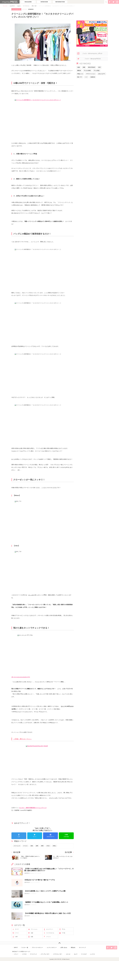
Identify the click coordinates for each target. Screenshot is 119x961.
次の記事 (68, 852)
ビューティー (49, 929)
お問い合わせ (63, 947)
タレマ (75, 954)
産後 (84, 67)
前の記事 (16, 852)
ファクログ (84, 954)
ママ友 (63, 933)
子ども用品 (96, 70)
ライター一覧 (24, 947)
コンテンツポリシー (52, 947)
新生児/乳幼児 (91, 67)
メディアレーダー (45, 954)
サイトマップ (82, 947)
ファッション (34, 929)
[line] (66, 835)
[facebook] (18, 835)
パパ (86, 77)
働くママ (79, 77)
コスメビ (68, 954)
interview (44, 1)
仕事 (16, 936)
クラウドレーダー (57, 954)
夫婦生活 (92, 77)
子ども (63, 929)
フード (17, 933)
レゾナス (92, 954)
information (60, 1)
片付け (48, 845)
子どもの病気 (87, 70)
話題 (32, 936)
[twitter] (34, 835)
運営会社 (73, 947)
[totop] (59, 942)
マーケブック (33, 954)
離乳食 (79, 70)
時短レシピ (80, 73)
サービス (25, 845)
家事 (37, 845)
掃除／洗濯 (34, 5)
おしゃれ (31, 595)
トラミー (16, 954)
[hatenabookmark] (50, 835)
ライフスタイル (26, 5)
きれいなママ (101, 73)
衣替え (54, 845)
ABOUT (16, 947)
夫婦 (32, 933)
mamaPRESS (12, 5)
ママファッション (90, 73)
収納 (32, 845)
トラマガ (24, 954)
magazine (28, 1)
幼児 (99, 67)
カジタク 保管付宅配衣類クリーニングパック (33, 807)
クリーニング (17, 845)
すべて (17, 929)
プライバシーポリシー (37, 947)
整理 (42, 845)
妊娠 (78, 67)
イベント (48, 936)
